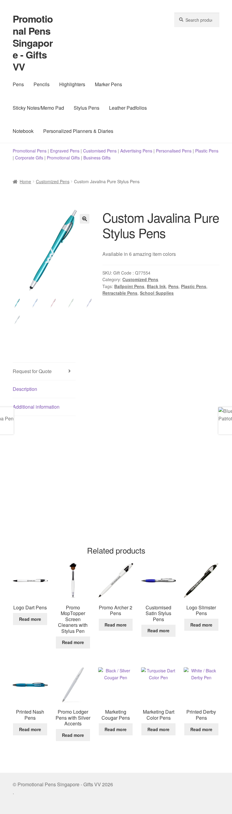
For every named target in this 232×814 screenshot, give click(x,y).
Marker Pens (108, 84)
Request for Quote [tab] (32, 371)
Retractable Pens (119, 293)
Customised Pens (100, 151)
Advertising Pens (136, 151)
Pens (18, 84)
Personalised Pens (174, 151)
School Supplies (157, 293)
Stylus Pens (86, 107)
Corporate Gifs (29, 158)
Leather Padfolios (128, 107)
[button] (84, 219)
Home (25, 181)
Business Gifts (97, 158)
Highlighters (72, 84)
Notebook (23, 130)
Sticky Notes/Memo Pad (38, 107)
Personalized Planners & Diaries (78, 130)
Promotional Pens (30, 151)
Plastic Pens (206, 151)
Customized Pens (52, 181)
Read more (30, 619)
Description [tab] (25, 388)
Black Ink (156, 286)
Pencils (42, 84)
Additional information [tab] (36, 406)
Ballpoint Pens (129, 286)
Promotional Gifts (63, 158)
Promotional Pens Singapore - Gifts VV (33, 43)
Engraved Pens (64, 151)
